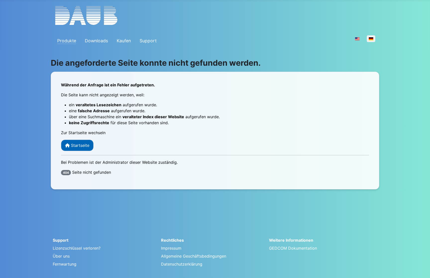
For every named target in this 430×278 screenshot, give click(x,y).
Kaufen (124, 40)
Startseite (79, 145)
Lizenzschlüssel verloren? (77, 248)
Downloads (96, 40)
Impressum (171, 248)
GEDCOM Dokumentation (293, 248)
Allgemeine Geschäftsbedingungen (193, 256)
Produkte (66, 40)
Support (148, 40)
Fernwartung (64, 264)
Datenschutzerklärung (181, 264)
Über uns (61, 256)
